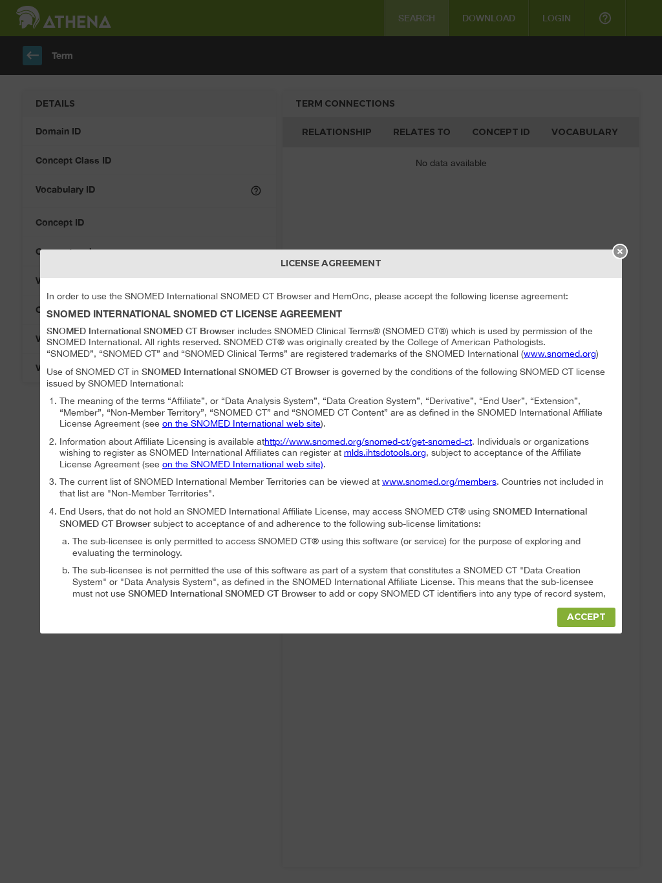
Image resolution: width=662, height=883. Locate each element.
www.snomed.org (560, 353)
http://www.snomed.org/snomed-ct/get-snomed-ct (368, 441)
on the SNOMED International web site (241, 423)
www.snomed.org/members (439, 481)
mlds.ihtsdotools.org (385, 452)
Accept (586, 617)
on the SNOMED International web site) (242, 464)
